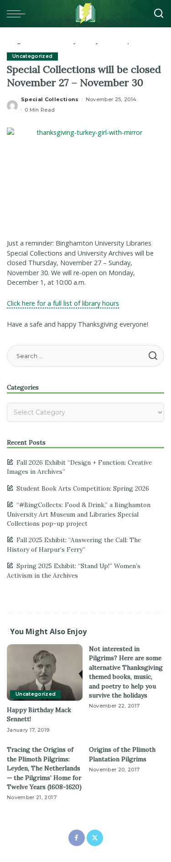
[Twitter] (95, 838)
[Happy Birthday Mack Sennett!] (45, 672)
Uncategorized (32, 56)
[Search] (158, 13)
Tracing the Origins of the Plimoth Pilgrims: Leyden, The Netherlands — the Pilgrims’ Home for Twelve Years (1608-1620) (44, 768)
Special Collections (50, 99)
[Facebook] (76, 838)
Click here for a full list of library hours (63, 303)
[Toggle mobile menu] (18, 13)
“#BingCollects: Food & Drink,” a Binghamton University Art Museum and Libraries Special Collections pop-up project (78, 514)
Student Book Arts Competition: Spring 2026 (82, 488)
